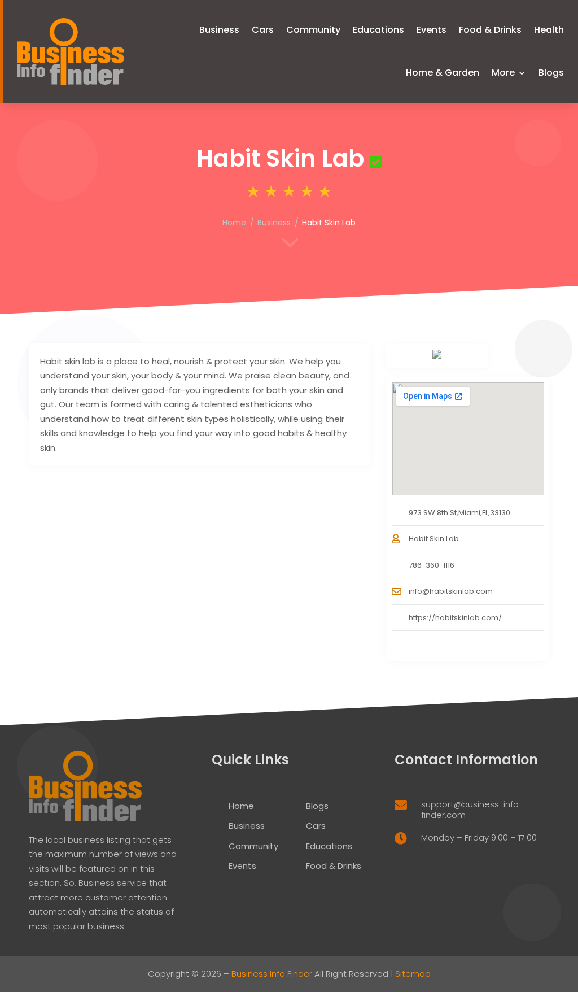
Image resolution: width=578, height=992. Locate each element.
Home (234, 222)
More (503, 72)
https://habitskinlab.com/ (455, 617)
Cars (263, 29)
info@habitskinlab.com (451, 591)
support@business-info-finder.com (472, 809)
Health (549, 29)
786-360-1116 (431, 565)
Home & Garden (442, 72)
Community (313, 29)
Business (219, 29)
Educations (378, 29)
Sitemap (413, 974)
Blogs (551, 72)
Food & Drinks (490, 29)
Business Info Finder (271, 974)
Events (431, 29)
